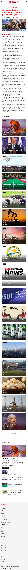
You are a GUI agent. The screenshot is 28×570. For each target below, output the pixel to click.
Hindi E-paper (4, 543)
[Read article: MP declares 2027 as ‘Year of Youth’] (14, 127)
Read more (6, 467)
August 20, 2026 (7, 188)
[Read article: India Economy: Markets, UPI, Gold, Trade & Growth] (14, 271)
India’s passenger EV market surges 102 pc (13, 336)
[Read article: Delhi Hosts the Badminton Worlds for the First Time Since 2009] (14, 181)
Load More (14, 433)
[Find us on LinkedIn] (10, 568)
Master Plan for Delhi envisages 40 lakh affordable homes (13, 167)
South (2, 533)
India (2, 542)
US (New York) (4, 519)
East (2, 529)
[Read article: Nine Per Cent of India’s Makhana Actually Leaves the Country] (14, 385)
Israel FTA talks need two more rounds (12, 150)
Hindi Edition (4, 536)
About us (3, 556)
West (2, 531)
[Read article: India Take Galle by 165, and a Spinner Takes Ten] (14, 368)
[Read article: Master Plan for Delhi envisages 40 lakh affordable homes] (14, 163)
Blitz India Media (7, 17)
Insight (2, 510)
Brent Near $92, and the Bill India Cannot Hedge (13, 221)
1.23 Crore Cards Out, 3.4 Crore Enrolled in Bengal (13, 257)
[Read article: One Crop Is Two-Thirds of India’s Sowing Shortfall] (14, 199)
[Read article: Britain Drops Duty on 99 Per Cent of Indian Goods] (14, 235)
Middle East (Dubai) (5, 522)
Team (2, 558)
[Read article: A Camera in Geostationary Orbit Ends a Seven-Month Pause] (14, 403)
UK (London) (4, 520)
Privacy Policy (4, 559)
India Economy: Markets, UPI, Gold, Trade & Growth (13, 275)
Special (2, 506)
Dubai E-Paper (4, 545)
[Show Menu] (1, 2)
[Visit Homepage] (14, 2)
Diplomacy (5, 414)
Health (2, 513)
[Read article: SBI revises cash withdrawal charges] (14, 296)
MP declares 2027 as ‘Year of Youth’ (11, 132)
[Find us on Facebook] (1, 568)
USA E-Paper (4, 547)
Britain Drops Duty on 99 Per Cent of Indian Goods (12, 239)
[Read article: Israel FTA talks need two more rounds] (14, 145)
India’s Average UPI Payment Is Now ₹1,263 (13, 283)
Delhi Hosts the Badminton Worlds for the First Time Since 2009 (13, 185)
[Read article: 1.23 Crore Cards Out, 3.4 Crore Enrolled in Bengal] (14, 253)
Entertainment (4, 511)
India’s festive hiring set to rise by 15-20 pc (13, 319)
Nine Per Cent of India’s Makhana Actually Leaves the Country (13, 389)
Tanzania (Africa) (4, 524)
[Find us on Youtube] (5, 568)
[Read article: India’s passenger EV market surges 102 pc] (14, 332)
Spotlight (3, 508)
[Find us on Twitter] (3, 568)
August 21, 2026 (7, 134)
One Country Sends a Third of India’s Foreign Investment (12, 425)
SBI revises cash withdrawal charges (12, 301)
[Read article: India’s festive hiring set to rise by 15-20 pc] (14, 314)
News (4, 120)
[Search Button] (26, 2)
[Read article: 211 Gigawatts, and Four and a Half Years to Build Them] (14, 350)
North (2, 534)
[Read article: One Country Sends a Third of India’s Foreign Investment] (14, 421)
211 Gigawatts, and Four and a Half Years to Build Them (13, 354)
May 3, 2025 (15, 17)
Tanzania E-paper (5, 550)
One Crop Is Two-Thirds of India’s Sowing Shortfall (13, 203)
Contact (2, 561)
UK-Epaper (3, 549)
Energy (5, 342)
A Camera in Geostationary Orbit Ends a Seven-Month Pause (13, 407)
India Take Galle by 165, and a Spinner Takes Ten (12, 371)
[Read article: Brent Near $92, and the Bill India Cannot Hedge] (14, 217)
